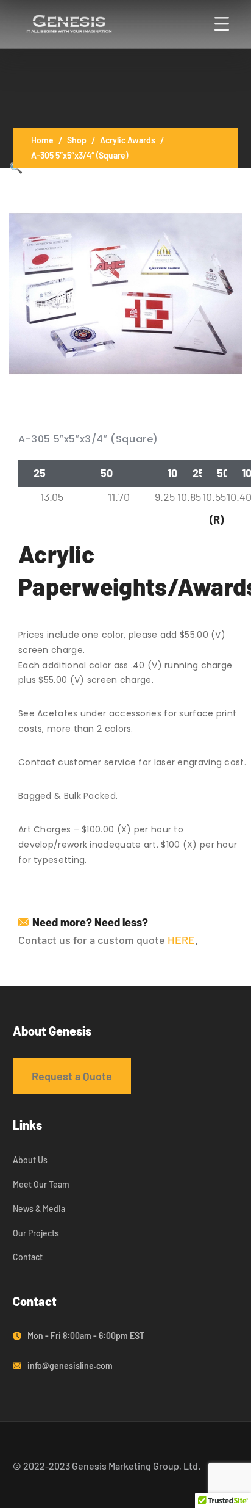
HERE (181, 940)
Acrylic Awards (127, 140)
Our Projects (36, 1233)
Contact (28, 1257)
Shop (77, 140)
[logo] (69, 22)
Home (42, 140)
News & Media (39, 1208)
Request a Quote (72, 1076)
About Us (30, 1160)
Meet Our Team (41, 1184)
